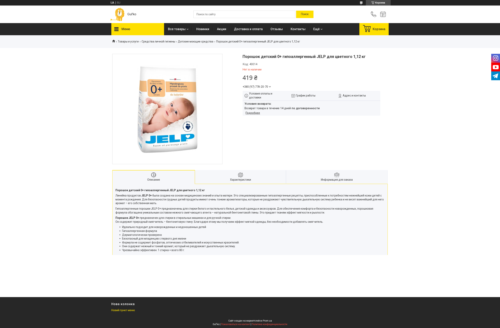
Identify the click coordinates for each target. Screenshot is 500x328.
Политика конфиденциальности (269, 324)
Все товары (177, 29)
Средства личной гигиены (158, 41)
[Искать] (304, 14)
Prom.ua (267, 320)
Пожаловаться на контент (235, 324)
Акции (221, 29)
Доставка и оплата (248, 29)
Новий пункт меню (123, 310)
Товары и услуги (128, 41)
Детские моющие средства (195, 41)
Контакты (298, 29)
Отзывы (277, 29)
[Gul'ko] (117, 14)
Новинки (202, 29)
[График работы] (383, 14)
